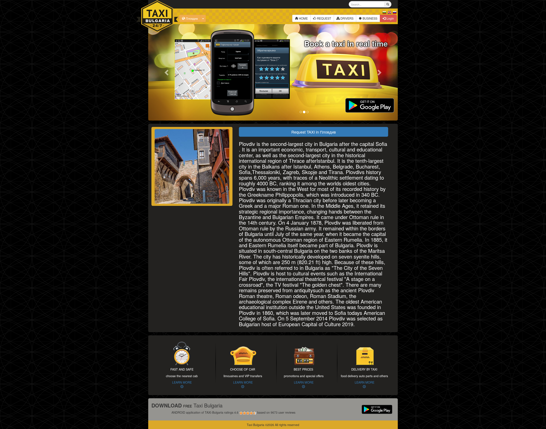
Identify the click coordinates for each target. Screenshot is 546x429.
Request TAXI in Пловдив (313, 132)
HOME (303, 18)
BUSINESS (369, 18)
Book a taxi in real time (346, 43)
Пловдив (191, 18)
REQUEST (323, 18)
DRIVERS (346, 18)
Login (390, 18)
